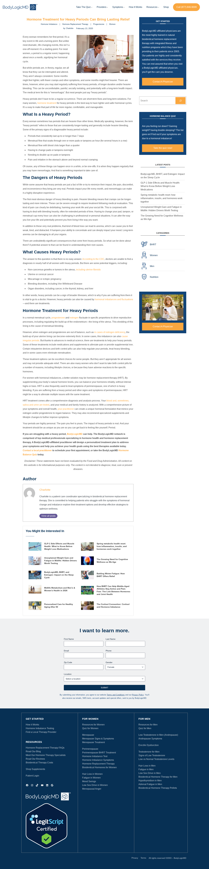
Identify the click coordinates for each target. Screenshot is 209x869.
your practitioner (66, 409)
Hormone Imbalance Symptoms (98, 760)
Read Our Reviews (35, 759)
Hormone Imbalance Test (94, 756)
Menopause (88, 735)
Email (66, 651)
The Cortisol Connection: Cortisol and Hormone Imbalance (113, 605)
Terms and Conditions (116, 695)
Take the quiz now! (162, 148)
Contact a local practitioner (37, 450)
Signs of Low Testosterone (151, 755)
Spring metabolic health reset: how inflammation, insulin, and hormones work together (112, 546)
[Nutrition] (163, 277)
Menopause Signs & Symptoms (98, 738)
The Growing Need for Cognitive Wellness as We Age (112, 560)
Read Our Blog (33, 751)
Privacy (135, 858)
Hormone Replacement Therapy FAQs (45, 748)
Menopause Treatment (93, 742)
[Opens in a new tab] (46, 825)
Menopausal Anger (91, 789)
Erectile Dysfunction (148, 745)
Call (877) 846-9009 (186, 7)
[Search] (180, 100)
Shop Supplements (35, 769)
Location (68, 674)
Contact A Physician (163, 81)
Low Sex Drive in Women (95, 785)
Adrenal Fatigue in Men (150, 784)
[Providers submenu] (107, 7)
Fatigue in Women (91, 777)
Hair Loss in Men (147, 765)
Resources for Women (93, 724)
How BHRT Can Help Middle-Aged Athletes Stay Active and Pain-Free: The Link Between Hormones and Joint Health (113, 590)
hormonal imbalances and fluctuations (114, 299)
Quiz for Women (90, 728)
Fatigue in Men (146, 769)
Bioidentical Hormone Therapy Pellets (157, 788)
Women (112, 24)
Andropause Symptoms (150, 738)
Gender (109, 662)
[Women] (163, 255)
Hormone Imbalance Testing (40, 728)
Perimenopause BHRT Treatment (99, 752)
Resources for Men (148, 724)
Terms (143, 858)
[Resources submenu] (158, 7)
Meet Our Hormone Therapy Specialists (46, 755)
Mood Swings (89, 781)
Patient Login (32, 775)
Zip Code (68, 662)
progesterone (58, 317)
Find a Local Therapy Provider (41, 732)
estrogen (74, 317)
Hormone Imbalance (49, 24)
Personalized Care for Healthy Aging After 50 (58, 605)
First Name (69, 639)
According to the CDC (93, 259)
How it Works (32, 724)
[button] (101, 7)
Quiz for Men (144, 728)
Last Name (110, 639)
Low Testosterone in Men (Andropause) (158, 735)
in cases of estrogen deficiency (109, 332)
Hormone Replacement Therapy (75, 24)
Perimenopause (90, 749)
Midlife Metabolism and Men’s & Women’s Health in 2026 (59, 589)
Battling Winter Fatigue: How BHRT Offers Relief (111, 574)
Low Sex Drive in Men (149, 773)
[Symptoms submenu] (124, 7)
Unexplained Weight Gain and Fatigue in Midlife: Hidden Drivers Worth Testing (60, 560)
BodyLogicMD (74, 434)
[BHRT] (163, 244)
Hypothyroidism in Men (150, 780)
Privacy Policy (138, 695)
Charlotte (44, 489)
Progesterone (98, 24)
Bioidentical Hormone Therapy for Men (157, 777)
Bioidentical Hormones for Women (99, 767)
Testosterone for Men (149, 751)
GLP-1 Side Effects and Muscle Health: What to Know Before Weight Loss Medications (59, 546)
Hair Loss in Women (92, 774)
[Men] (163, 266)
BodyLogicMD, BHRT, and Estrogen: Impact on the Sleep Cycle (59, 575)
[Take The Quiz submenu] (91, 7)
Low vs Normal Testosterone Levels (156, 759)
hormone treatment (46, 103)
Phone (108, 651)
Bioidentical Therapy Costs (39, 762)
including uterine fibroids (88, 269)
